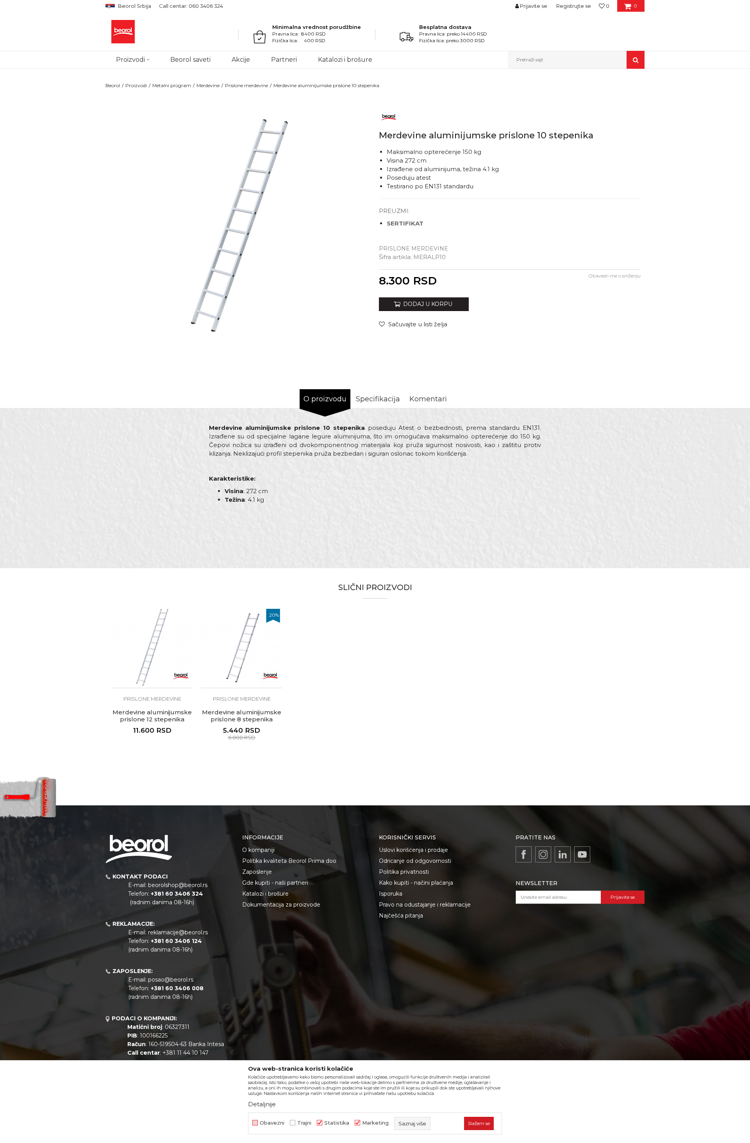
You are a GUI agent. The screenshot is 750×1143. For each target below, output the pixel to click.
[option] (152, 685)
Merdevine (208, 85)
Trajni (304, 1123)
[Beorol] (123, 31)
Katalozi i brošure (265, 893)
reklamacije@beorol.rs (178, 932)
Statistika (336, 1123)
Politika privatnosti (404, 871)
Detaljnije (262, 1104)
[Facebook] (523, 854)
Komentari (428, 399)
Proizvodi (136, 85)
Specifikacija (378, 399)
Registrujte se (573, 6)
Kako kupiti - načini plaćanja (416, 882)
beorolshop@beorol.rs (177, 885)
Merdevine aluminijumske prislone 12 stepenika (152, 716)
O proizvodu (325, 399)
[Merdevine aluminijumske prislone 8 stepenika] (241, 647)
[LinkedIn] (562, 854)
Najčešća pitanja (401, 915)
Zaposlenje (257, 871)
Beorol (112, 85)
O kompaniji (258, 849)
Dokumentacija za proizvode (281, 904)
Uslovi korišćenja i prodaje (413, 849)
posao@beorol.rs (170, 979)
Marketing (375, 1123)
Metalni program (171, 85)
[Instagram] (543, 854)
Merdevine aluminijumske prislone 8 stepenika (241, 716)
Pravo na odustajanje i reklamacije (425, 904)
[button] (576, 59)
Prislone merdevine (246, 85)
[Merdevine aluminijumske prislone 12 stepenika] (152, 647)
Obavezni (272, 1123)
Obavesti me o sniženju (614, 276)
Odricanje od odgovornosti (415, 860)
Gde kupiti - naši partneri (275, 882)
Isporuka (390, 893)
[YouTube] (582, 854)
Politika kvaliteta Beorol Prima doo (289, 860)
